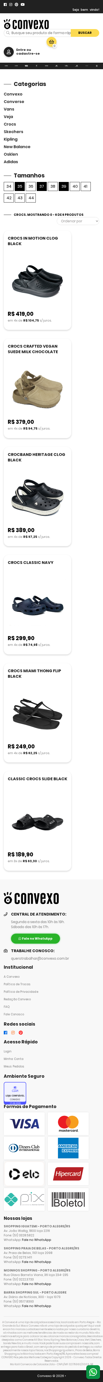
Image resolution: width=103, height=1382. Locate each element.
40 (75, 186)
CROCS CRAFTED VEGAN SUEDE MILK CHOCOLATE (33, 349)
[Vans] (26, 66)
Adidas (11, 162)
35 (20, 186)
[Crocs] (46, 66)
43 (20, 198)
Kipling (11, 139)
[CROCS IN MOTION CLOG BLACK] (38, 282)
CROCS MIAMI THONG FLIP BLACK (34, 673)
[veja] (36, 66)
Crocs (10, 124)
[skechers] (56, 66)
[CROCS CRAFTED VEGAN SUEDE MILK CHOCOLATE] (38, 390)
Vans (9, 109)
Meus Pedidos (14, 1066)
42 (9, 198)
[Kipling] (66, 66)
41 (85, 186)
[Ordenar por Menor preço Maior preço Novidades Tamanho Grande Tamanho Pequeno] (78, 221)
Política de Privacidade (21, 992)
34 (9, 186)
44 (31, 198)
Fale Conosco (14, 1014)
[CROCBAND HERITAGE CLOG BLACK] (38, 498)
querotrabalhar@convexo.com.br (40, 958)
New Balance (17, 147)
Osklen (11, 154)
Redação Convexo (17, 999)
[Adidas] (96, 66)
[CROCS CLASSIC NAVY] (38, 606)
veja (8, 117)
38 (52, 186)
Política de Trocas (17, 984)
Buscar (85, 33)
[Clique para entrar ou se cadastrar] (9, 52)
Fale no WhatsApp (36, 1240)
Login (8, 1051)
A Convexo (12, 977)
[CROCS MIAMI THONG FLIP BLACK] (38, 714)
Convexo (13, 94)
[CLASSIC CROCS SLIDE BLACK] (38, 822)
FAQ (7, 1007)
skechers (13, 132)
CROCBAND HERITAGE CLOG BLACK (36, 457)
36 (30, 186)
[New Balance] (76, 66)
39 (64, 186)
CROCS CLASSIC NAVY (31, 562)
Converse (14, 102)
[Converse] (16, 66)
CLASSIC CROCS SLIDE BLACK (37, 779)
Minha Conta (14, 1059)
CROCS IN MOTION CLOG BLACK (33, 241)
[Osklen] (86, 66)
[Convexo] (6, 66)
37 (42, 186)
